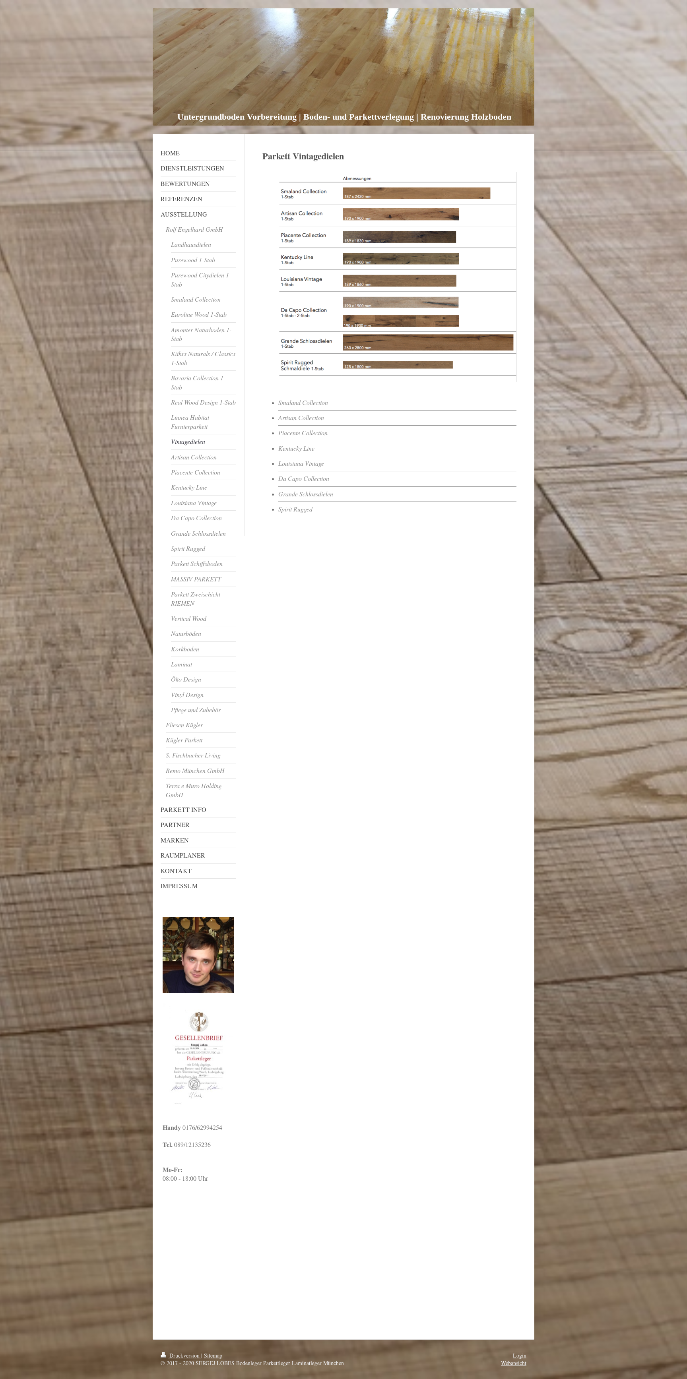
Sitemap (213, 1355)
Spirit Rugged (295, 509)
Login (519, 1355)
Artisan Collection (301, 417)
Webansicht (513, 1363)
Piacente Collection (303, 432)
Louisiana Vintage (301, 463)
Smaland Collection (303, 402)
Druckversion (184, 1355)
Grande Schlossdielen (305, 494)
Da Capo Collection (303, 478)
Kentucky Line (296, 448)
